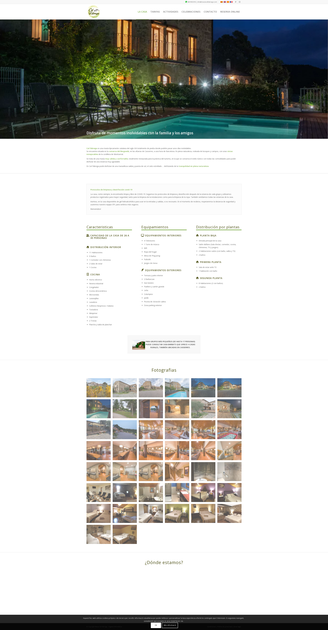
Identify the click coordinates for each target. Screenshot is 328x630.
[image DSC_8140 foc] (204, 405)
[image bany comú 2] (230, 447)
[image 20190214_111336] (204, 467)
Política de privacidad (224, 601)
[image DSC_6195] (152, 405)
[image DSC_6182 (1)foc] (178, 405)
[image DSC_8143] (126, 426)
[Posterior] (326, 66)
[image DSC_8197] (204, 426)
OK (156, 625)
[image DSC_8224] (126, 447)
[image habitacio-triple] (126, 467)
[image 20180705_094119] (99, 405)
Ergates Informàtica (115, 601)
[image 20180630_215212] (126, 405)
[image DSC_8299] (178, 384)
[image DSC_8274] (99, 384)
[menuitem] (142, 11)
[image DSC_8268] (230, 363)
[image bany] (178, 467)
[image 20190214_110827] (152, 488)
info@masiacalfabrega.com (207, 2)
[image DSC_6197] (152, 426)
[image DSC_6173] (99, 426)
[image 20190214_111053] (99, 488)
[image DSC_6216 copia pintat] (126, 363)
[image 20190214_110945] (126, 488)
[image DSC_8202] (230, 426)
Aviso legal (237, 601)
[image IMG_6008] (204, 447)
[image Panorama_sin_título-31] (230, 384)
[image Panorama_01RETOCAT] (152, 363)
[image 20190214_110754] (178, 488)
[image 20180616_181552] (126, 384)
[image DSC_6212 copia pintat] (204, 384)
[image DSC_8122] (152, 384)
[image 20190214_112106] (99, 467)
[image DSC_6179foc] (230, 405)
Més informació (170, 625)
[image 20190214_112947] (230, 488)
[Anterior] (2, 66)
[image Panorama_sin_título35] (178, 426)
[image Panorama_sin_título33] (99, 447)
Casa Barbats (169, 319)
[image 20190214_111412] (126, 509)
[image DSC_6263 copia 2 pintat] (178, 363)
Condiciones (211, 601)
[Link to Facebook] (236, 2)
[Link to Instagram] (240, 2)
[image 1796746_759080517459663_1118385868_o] (99, 363)
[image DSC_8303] (178, 447)
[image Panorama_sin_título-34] (204, 363)
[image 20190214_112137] (99, 509)
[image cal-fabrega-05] (152, 467)
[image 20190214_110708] (204, 488)
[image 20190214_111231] (230, 467)
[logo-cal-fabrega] (93, 11)
